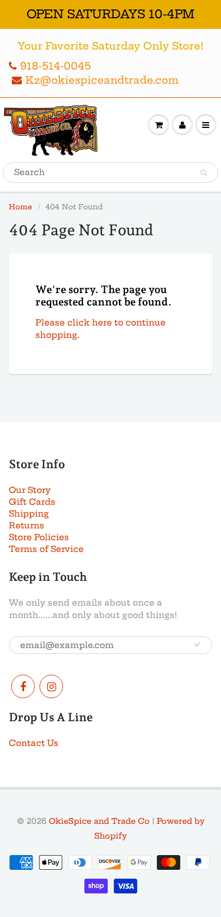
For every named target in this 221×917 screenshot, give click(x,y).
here (102, 322)
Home (20, 206)
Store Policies (39, 537)
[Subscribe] (197, 644)
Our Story (30, 490)
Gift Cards (32, 502)
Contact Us (33, 743)
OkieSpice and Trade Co (99, 821)
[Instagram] (51, 686)
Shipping (29, 513)
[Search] (203, 172)
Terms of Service (46, 549)
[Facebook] (23, 686)
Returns (26, 525)
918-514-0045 (55, 66)
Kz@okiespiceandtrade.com (102, 80)
